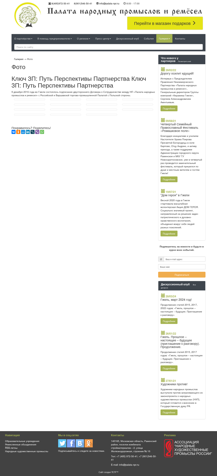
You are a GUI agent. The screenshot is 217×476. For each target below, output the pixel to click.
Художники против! (174, 384)
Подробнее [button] (169, 108)
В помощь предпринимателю (53, 38)
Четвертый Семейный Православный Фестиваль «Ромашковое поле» (179, 127)
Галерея (163, 38)
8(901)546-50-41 (83, 3)
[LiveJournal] (33, 132)
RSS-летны (11, 447)
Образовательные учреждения (22, 441)
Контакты (180, 38)
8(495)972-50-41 (61, 3)
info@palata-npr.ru (109, 3)
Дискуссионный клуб (127, 38)
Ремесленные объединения (20, 444)
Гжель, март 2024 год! (176, 299)
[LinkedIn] (28, 132)
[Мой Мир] (23, 132)
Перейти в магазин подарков (163, 23)
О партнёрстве (22, 38)
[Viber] (37, 132)
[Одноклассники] (18, 132)
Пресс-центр (102, 38)
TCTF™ (114, 472)
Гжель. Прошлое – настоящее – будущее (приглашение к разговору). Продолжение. (180, 341)
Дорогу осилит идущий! (177, 73)
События (149, 38)
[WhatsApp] (42, 132)
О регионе (82, 38)
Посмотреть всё (184, 61)
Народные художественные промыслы (26, 451)
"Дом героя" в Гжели (175, 195)
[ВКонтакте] (14, 132)
